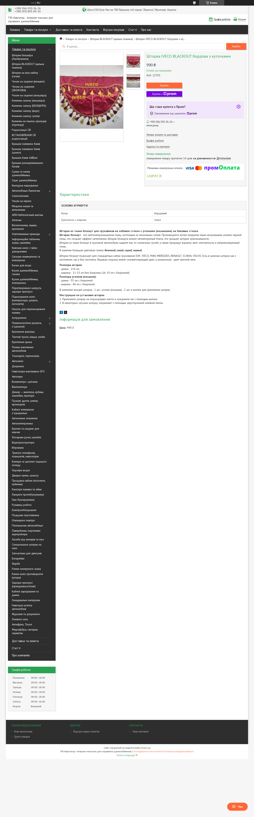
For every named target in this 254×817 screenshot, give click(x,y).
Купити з (157, 94)
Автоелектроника (22, 423)
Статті (132, 29)
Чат (240, 806)
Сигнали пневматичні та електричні (26, 258)
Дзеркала (18, 366)
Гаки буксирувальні (23, 499)
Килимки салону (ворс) (25, 111)
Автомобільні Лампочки (26, 190)
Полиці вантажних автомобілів (23, 348)
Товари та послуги (36, 29)
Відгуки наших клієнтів (86, 731)
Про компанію (21, 655)
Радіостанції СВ (21, 130)
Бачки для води (21, 265)
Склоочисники (20, 196)
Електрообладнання (24, 510)
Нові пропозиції (23, 731)
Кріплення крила (22, 342)
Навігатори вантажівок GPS (28, 371)
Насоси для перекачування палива (28, 310)
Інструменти (19, 318)
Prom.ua (145, 747)
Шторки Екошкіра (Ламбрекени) (22, 57)
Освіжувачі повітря (23, 520)
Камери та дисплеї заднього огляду (29, 463)
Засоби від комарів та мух (28, 539)
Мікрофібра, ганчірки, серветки (25, 631)
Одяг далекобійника (24, 180)
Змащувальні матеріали (26, 600)
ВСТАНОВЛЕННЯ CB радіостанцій (24, 136)
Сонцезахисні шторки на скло (26, 546)
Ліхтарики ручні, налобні (26, 437)
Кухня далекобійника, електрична (25, 281)
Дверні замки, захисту (25, 475)
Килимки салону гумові (26, 116)
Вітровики (18, 447)
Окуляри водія (21, 470)
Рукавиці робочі (22, 505)
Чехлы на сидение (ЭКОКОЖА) (23, 88)
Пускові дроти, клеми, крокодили (25, 402)
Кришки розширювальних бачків (27, 164)
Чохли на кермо (21, 201)
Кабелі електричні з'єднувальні (23, 411)
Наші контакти (141, 731)
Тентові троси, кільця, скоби (28, 337)
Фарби (16, 563)
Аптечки (16, 220)
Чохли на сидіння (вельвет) (28, 81)
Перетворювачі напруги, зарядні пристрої (26, 289)
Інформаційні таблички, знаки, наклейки (26, 240)
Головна (15, 29)
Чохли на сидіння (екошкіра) (29, 95)
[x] (65, 313)
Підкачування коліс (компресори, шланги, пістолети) (25, 300)
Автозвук (17, 376)
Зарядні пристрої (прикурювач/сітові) (24, 584)
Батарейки (18, 558)
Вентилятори (19, 387)
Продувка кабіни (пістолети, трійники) (28, 482)
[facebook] (61, 313)
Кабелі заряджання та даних (25, 593)
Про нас (146, 29)
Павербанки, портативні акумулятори (26, 532)
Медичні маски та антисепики (22, 207)
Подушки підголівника (25, 515)
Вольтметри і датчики (25, 381)
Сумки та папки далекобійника (21, 173)
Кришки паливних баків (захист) (26, 150)
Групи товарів (22, 736)
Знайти (236, 46)
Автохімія (17, 361)
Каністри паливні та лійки (27, 489)
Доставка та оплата (69, 29)
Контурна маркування (25, 185)
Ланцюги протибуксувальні (28, 494)
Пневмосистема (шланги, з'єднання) (27, 324)
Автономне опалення (25, 418)
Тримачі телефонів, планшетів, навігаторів (25, 454)
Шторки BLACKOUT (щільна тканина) (28, 65)
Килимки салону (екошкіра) (28, 100)
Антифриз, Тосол (22, 624)
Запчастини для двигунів (27, 553)
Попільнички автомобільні (27, 525)
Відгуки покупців (113, 29)
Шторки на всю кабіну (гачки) (25, 74)
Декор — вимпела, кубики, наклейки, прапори (28, 393)
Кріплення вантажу (23, 331)
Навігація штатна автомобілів (22, 607)
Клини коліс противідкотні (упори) (27, 575)
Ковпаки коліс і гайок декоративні (24, 249)
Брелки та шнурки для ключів (25, 430)
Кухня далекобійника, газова (25, 272)
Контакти (93, 29)
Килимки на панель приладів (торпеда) (29, 123)
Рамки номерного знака (26, 569)
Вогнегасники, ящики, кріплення (24, 227)
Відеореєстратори (23, 442)
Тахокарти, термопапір (25, 356)
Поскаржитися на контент (147, 751)
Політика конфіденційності (179, 751)
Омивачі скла (20, 619)
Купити (164, 85)
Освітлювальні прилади (26, 234)
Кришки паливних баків (26, 144)
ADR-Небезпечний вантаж (27, 215)
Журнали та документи (26, 614)
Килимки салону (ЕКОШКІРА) (29, 105)
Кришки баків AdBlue (25, 157)
